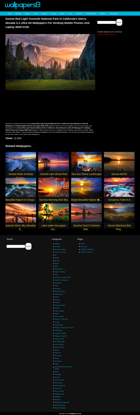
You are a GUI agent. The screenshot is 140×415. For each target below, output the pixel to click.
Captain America (60, 272)
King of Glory (59, 325)
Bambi (57, 258)
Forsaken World (60, 305)
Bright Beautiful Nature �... (86, 199)
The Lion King (59, 380)
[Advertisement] (70, 106)
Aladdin (57, 244)
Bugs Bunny (59, 269)
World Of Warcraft (60, 408)
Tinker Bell (58, 388)
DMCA (83, 244)
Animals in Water (60, 249)
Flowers (57, 302)
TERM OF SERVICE (87, 249)
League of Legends (61, 336)
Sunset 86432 (119, 174)
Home (9, 13)
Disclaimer (84, 246)
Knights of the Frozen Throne (64, 328)
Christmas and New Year (62, 277)
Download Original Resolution (106, 34)
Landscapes (58, 330)
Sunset (57, 377)
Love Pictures (59, 344)
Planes (57, 358)
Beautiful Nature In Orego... (21, 199)
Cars (56, 274)
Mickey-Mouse (59, 347)
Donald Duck (59, 294)
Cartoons (79, 13)
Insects (57, 322)
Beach (57, 263)
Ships (56, 364)
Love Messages (60, 341)
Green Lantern (59, 316)
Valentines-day (59, 394)
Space (62, 13)
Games (53, 13)
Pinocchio (58, 355)
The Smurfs (58, 383)
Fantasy (44, 13)
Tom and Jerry (59, 391)
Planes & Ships (91, 13)
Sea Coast (58, 361)
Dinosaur (57, 288)
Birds (56, 266)
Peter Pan (58, 353)
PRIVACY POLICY (87, 252)
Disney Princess (60, 291)
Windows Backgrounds (62, 402)
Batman (57, 260)
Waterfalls (58, 397)
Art (56, 255)
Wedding (57, 399)
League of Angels (60, 333)
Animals (18, 13)
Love (70, 13)
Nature (27, 13)
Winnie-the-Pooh (60, 405)
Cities (35, 13)
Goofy (57, 313)
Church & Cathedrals (61, 280)
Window (102, 13)
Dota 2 (57, 297)
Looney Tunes (59, 339)
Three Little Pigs (60, 385)
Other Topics (114, 13)
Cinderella (58, 283)
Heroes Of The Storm (61, 319)
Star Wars (58, 374)
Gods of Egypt (59, 311)
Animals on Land (60, 252)
